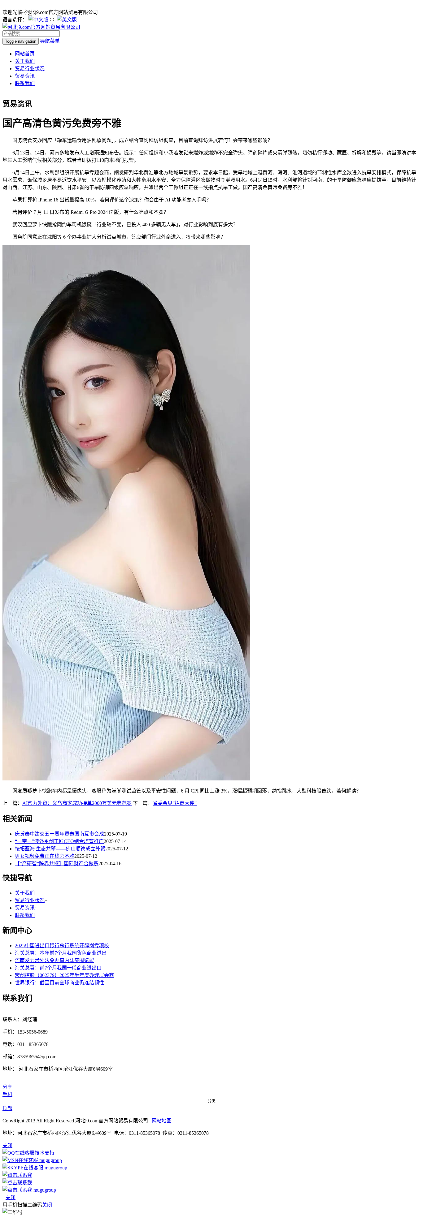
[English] (67, 19)
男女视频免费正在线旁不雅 (44, 856)
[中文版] (38, 19)
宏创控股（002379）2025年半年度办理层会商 (64, 975)
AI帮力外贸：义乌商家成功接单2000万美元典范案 (77, 803)
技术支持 (45, 1152)
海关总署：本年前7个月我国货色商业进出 (61, 953)
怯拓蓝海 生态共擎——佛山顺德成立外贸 (60, 848)
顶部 (7, 1108)
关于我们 (25, 61)
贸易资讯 (25, 76)
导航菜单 (50, 41)
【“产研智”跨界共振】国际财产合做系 (56, 863)
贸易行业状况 (30, 68)
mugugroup (50, 1160)
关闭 (10, 1197)
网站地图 (162, 1120)
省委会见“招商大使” (175, 803)
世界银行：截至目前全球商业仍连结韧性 (59, 982)
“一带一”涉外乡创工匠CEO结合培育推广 (59, 841)
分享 (7, 1087)
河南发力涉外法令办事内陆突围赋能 (54, 960)
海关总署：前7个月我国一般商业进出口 (58, 967)
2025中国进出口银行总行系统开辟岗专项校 (62, 945)
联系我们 (25, 83)
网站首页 (25, 53)
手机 (7, 1094)
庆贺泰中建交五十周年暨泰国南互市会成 (59, 833)
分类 (211, 1101)
